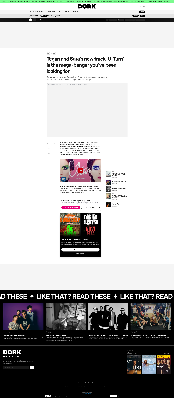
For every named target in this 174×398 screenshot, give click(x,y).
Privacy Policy (83, 386)
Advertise (66, 386)
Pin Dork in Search (90, 207)
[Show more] (127, 396)
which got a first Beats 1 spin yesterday (78, 146)
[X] (85, 382)
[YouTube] (88, 382)
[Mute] (109, 19)
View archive (167, 353)
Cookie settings (106, 386)
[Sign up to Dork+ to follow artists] (54, 143)
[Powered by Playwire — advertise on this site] (87, 393)
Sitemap (97, 386)
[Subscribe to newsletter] (32, 367)
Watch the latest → (80, 253)
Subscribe (113, 395)
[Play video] (80, 170)
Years (93, 386)
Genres (89, 386)
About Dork (77, 386)
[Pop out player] (107, 20)
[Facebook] (81, 382)
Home (48, 53)
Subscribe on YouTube (81, 250)
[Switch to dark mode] (140, 6)
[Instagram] (78, 382)
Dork (48, 143)
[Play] (30, 19)
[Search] (144, 6)
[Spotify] (92, 382)
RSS (100, 386)
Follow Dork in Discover (70, 207)
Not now (121, 395)
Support (71, 386)
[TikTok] (95, 382)
